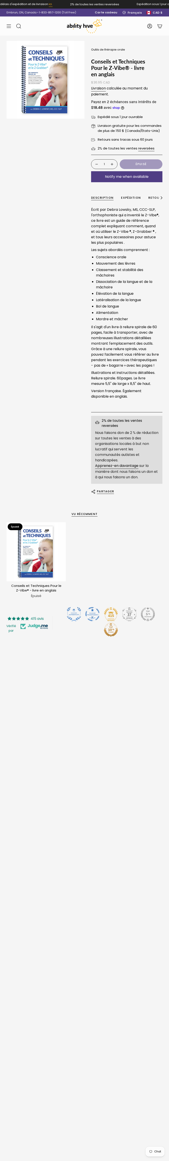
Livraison (98, 88)
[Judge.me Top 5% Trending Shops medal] (148, 614)
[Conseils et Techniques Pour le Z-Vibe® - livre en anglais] (36, 551)
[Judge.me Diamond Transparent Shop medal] (92, 614)
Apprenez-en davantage (116, 465)
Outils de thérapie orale (108, 49)
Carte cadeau (106, 12)
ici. (45, 4)
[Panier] (160, 26)
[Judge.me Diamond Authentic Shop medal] (74, 614)
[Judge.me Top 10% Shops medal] (111, 630)
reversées (146, 148)
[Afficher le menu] (8, 26)
